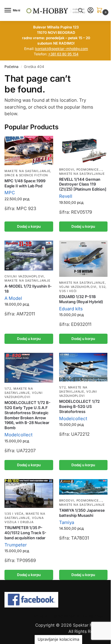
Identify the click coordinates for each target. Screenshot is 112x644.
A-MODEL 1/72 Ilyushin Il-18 (28, 289)
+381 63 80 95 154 (63, 54)
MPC (9, 192)
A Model (13, 298)
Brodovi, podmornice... (80, 169)
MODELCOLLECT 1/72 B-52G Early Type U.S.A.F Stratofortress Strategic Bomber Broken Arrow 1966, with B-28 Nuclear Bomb (27, 415)
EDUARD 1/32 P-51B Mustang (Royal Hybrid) (81, 299)
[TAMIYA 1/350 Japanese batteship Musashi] (83, 487)
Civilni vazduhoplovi (24, 276)
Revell (65, 196)
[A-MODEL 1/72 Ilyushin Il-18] (28, 256)
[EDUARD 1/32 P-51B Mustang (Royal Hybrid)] (83, 259)
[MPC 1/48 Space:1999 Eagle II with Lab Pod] (28, 150)
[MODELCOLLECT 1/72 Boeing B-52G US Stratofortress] (83, 367)
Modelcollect (18, 435)
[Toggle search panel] (81, 10)
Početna (11, 66)
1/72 (7, 388)
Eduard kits (71, 309)
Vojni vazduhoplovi (78, 286)
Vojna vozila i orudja (24, 520)
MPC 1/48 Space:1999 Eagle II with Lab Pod (24, 183)
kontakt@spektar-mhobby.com (61, 48)
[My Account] (90, 11)
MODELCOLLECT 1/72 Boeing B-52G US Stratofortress (79, 406)
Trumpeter (15, 545)
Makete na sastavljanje (27, 171)
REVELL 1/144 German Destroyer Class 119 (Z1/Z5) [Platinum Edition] (82, 184)
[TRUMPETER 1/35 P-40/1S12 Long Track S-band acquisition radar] (28, 493)
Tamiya (66, 522)
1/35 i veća (14, 513)
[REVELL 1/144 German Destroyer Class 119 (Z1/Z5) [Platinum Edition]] (83, 149)
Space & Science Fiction (26, 175)
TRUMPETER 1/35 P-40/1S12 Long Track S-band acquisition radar (25, 532)
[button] (101, 10)
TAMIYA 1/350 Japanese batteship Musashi (82, 513)
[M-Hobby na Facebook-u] (56, 599)
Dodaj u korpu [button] (29, 226)
